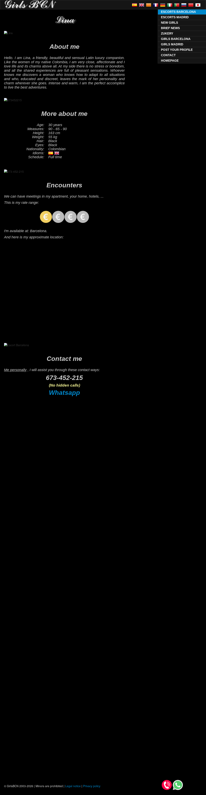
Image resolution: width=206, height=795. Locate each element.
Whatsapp (64, 392)
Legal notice (73, 786)
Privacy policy (91, 786)
